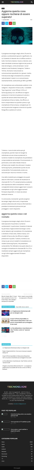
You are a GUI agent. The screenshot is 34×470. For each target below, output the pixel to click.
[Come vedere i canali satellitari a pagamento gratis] (5, 431)
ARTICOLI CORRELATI (8, 307)
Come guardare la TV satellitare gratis (21, 421)
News (7, 6)
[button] (2, 2)
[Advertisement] (17, 130)
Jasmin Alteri (6, 19)
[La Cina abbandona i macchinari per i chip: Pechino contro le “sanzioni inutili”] (5, 330)
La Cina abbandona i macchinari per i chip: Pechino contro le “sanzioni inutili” (21, 330)
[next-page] (5, 336)
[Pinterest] (10, 23)
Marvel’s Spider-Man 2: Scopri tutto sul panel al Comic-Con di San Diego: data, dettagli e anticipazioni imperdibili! (9, 299)
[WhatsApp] (14, 23)
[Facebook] (3, 23)
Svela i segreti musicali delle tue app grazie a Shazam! (25, 297)
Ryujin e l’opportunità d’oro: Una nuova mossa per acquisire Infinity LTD (17, 351)
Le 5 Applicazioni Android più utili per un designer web (16, 347)
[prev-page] (3, 336)
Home (3, 6)
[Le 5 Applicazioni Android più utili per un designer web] (5, 313)
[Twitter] (6, 23)
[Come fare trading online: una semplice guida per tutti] (4, 416)
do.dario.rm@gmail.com (20, 404)
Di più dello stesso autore (22, 307)
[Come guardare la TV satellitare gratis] (5, 423)
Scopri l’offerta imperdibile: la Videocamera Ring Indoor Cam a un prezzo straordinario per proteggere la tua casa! (17, 356)
